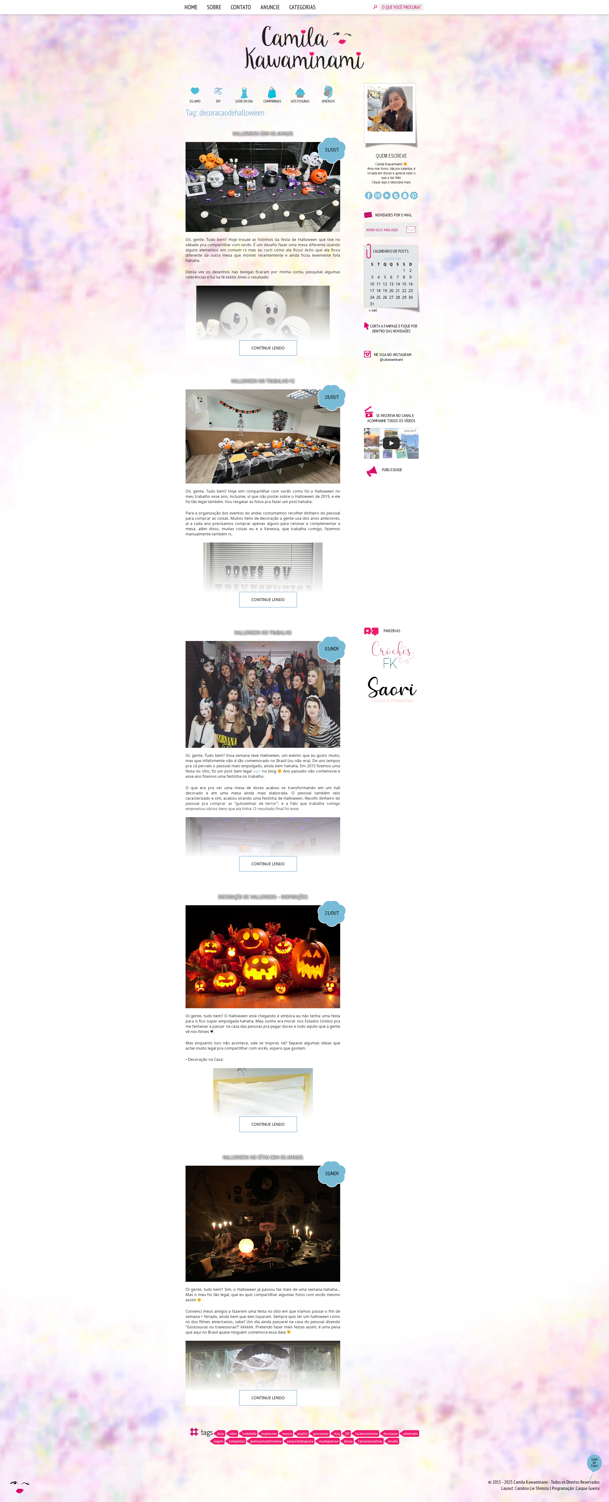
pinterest (414, 195)
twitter (396, 195)
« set (373, 310)
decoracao (390, 1433)
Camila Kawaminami (304, 47)
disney (348, 1441)
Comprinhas (272, 101)
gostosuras (321, 1433)
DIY (218, 101)
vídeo (233, 1433)
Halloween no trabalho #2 (263, 381)
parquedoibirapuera (300, 1441)
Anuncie (270, 7)
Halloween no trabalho (262, 632)
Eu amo (195, 101)
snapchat (405, 195)
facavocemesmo (366, 1433)
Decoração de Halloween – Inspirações (263, 896)
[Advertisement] (391, 548)
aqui (257, 771)
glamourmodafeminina (266, 1441)
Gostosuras (300, 101)
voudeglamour (329, 1441)
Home (190, 7)
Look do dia (244, 101)
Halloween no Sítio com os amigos (263, 1157)
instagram (378, 195)
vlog (337, 1433)
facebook (369, 195)
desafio (393, 1441)
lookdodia (249, 1433)
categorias (302, 7)
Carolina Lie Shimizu (532, 1488)
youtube (387, 195)
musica (287, 1433)
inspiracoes (269, 1433)
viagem (218, 1441)
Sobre (214, 7)
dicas (220, 1433)
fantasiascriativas (370, 1441)
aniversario (410, 1433)
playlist (302, 1433)
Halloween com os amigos (263, 133)
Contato (241, 7)
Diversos (328, 101)
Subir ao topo (594, 1462)
